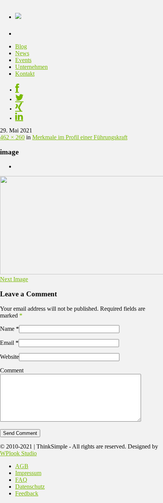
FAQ (21, 480)
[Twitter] (19, 99)
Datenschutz (30, 486)
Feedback (26, 493)
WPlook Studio (18, 453)
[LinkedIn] (19, 118)
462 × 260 (12, 137)
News (22, 53)
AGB (21, 466)
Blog (21, 46)
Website (9, 357)
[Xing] (18, 108)
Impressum (28, 473)
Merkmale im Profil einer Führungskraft (79, 137)
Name (7, 328)
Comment (12, 370)
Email (7, 342)
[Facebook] (17, 89)
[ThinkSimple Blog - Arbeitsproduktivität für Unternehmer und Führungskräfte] (18, 15)
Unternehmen (31, 67)
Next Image (14, 279)
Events (23, 60)
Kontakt (24, 73)
